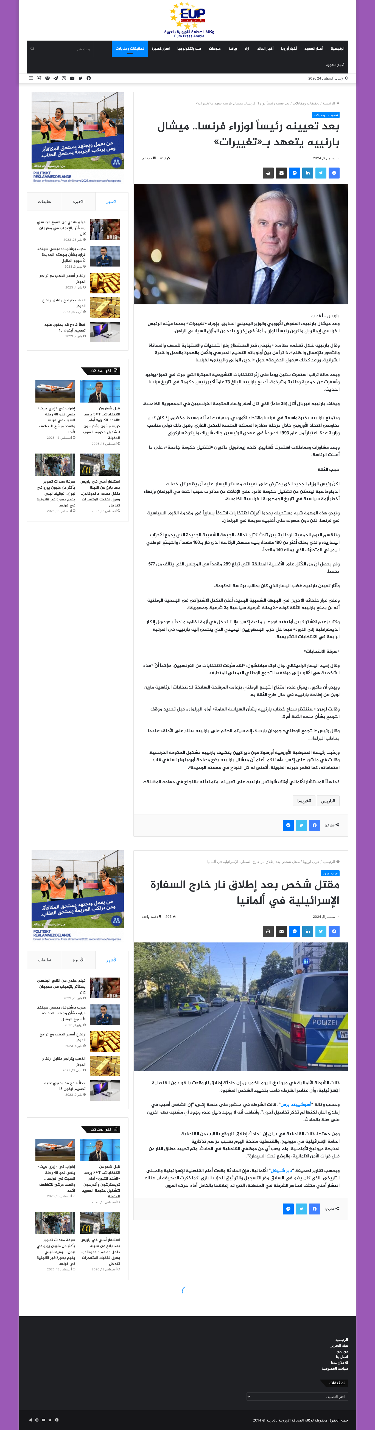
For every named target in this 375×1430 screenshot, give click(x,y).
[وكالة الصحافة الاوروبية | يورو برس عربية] (187, 20)
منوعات (215, 49)
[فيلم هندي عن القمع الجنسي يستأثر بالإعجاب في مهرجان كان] (105, 229)
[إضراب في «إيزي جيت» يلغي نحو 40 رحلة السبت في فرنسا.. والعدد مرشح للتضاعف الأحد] (55, 391)
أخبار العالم (265, 49)
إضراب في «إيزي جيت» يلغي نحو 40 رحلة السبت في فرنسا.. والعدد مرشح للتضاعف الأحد (56, 420)
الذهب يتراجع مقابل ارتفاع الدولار (64, 303)
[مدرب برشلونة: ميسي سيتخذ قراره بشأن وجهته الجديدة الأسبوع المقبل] (105, 256)
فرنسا (302, 800)
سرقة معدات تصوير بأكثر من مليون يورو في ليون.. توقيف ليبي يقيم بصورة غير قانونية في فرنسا (56, 493)
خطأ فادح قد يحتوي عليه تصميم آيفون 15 (65, 328)
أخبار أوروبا (289, 49)
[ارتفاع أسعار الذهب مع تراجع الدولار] (105, 283)
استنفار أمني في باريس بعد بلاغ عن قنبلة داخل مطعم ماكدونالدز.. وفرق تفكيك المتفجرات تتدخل (100, 493)
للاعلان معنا (339, 1362)
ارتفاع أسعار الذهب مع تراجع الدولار (63, 279)
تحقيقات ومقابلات (130, 49)
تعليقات (44, 201)
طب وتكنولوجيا (189, 49)
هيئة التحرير (339, 1345)
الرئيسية (337, 49)
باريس (326, 800)
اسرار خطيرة (161, 49)
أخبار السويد (313, 49)
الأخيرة (79, 201)
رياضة (232, 49)
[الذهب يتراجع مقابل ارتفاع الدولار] (105, 307)
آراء (247, 49)
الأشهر (111, 201)
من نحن (342, 1351)
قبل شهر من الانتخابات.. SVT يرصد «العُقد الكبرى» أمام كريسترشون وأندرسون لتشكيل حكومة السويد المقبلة (101, 423)
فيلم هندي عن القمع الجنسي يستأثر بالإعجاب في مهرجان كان (61, 228)
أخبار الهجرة (335, 65)
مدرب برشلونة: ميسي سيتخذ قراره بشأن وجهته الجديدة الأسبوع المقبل (61, 255)
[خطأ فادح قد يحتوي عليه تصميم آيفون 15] (105, 332)
